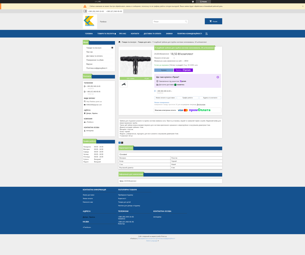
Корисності (122, 198)
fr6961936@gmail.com (94, 105)
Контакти (135, 34)
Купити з (179, 70)
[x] (122, 143)
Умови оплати (88, 198)
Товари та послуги (105, 34)
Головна (89, 34)
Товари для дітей (124, 202)
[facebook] (120, 143)
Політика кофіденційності (96, 68)
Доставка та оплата (152, 34)
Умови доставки (88, 195)
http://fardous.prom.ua (94, 101)
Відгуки (89, 64)
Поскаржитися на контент (147, 238)
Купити (163, 70)
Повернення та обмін (95, 60)
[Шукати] (186, 22)
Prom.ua (164, 236)
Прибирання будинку (125, 195)
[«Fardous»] (90, 21)
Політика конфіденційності (166, 238)
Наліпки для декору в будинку (129, 206)
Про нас (122, 34)
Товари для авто (144, 42)
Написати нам (88, 202)
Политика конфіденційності (189, 34)
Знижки (169, 34)
